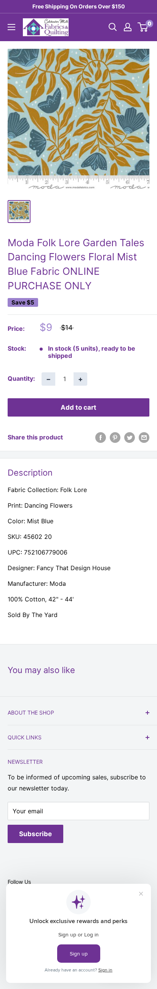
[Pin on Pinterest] (115, 437)
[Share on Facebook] (100, 437)
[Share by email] (144, 437)
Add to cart (78, 407)
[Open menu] (11, 27)
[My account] (127, 27)
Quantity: (21, 378)
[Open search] (113, 27)
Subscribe (35, 834)
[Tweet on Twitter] (129, 437)
